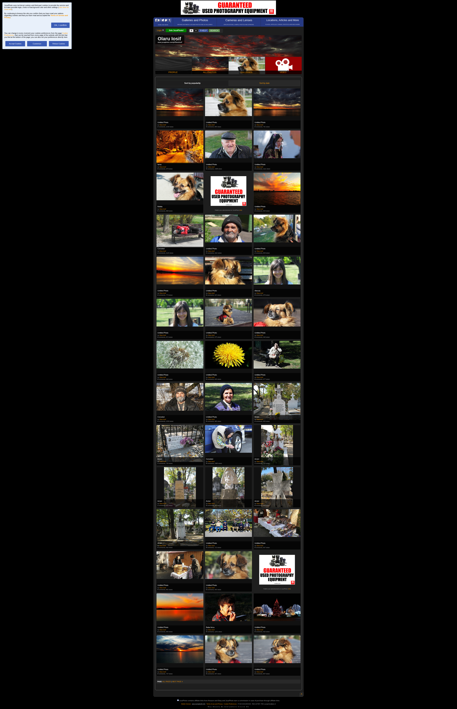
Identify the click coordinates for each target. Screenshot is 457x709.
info (241, 210)
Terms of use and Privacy (214, 704)
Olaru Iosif (162, 125)
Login (159, 30)
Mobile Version (186, 704)
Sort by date (264, 83)
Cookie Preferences (230, 704)
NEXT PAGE (177, 681)
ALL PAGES (166, 681)
